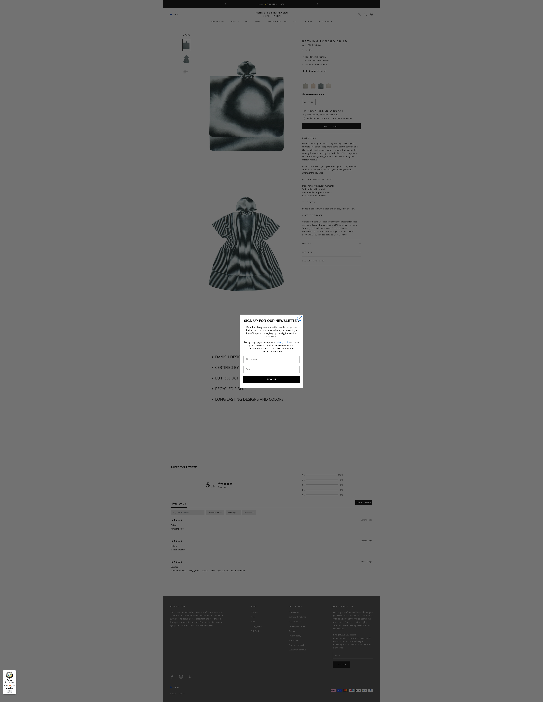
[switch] (9, 691)
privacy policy (283, 342)
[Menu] (14, 672)
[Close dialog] (299, 318)
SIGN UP (271, 379)
